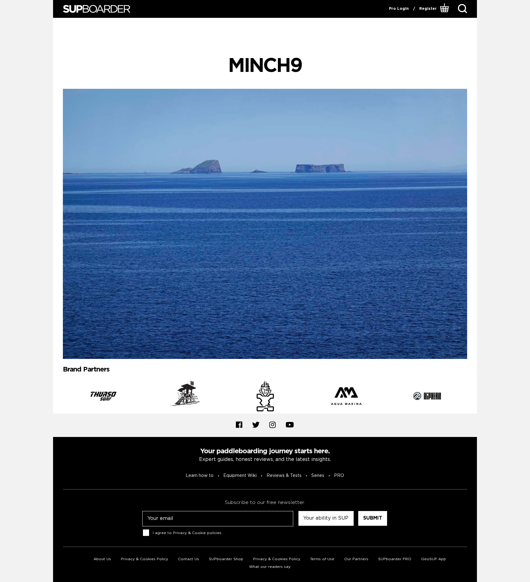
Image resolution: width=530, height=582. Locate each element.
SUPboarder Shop (226, 559)
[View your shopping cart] (445, 9)
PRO (339, 476)
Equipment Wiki (240, 476)
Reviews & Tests (284, 476)
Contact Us (188, 559)
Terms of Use (322, 559)
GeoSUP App (433, 559)
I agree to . (187, 533)
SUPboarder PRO (394, 559)
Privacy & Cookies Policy (144, 559)
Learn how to (199, 476)
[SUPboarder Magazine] (96, 9)
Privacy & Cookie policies (197, 533)
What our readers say (269, 566)
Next (472, 397)
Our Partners (356, 559)
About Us (102, 559)
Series (317, 476)
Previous (58, 397)
